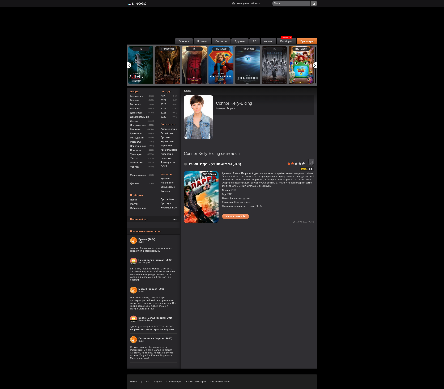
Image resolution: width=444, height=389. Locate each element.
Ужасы (134, 158)
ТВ (254, 41)
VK (147, 382)
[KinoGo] (137, 3)
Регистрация (243, 3)
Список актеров (174, 382)
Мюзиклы (135, 141)
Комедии (135, 129)
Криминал (136, 133)
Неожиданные (169, 207)
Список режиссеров (196, 382)
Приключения (138, 146)
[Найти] (313, 3)
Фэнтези (134, 166)
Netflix (133, 199)
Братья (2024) (146, 239)
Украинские (167, 141)
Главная (184, 41)
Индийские (167, 153)
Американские (169, 129)
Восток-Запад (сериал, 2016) (155, 317)
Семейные (136, 150)
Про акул (166, 203)
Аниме (268, 41)
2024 (163, 100)
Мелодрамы (137, 137)
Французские (168, 162)
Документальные (139, 116)
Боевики (134, 100)
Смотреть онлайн (235, 216)
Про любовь (167, 199)
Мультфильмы (138, 175)
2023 (163, 104)
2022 (163, 108)
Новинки (202, 41)
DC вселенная (138, 208)
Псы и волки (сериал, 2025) (155, 260)
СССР (164, 166)
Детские (134, 183)
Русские (165, 137)
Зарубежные (168, 186)
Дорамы (240, 41)
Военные (135, 108)
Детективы (136, 112)
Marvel (134, 203)
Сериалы (221, 41)
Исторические (138, 125)
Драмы (134, 121)
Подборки (286, 40)
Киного (133, 382)
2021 (163, 112)
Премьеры (307, 41)
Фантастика (136, 162)
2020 (163, 116)
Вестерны (135, 104)
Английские (167, 133)
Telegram (157, 382)
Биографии (136, 96)
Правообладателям (219, 382)
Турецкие (166, 191)
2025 (163, 96)
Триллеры (136, 154)
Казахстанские (169, 149)
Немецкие (166, 158)
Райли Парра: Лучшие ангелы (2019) (215, 164)
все (175, 219)
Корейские (167, 145)
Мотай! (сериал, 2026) (151, 288)
